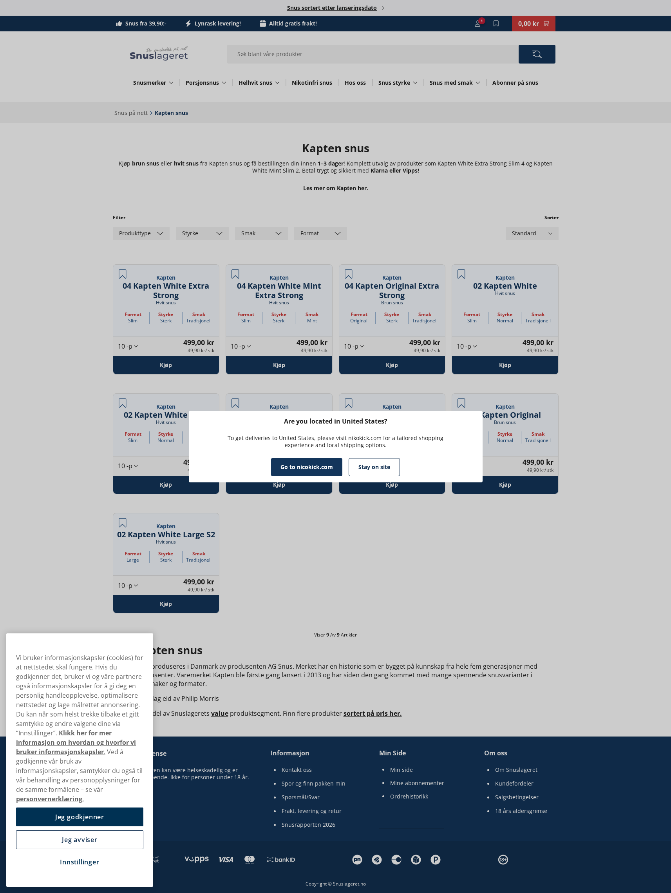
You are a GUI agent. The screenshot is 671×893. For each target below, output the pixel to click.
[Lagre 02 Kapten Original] (461, 403)
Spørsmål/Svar (301, 797)
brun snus (145, 163)
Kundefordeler (514, 783)
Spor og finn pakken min (313, 783)
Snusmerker (149, 82)
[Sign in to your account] (477, 23)
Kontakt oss (297, 769)
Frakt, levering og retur (312, 811)
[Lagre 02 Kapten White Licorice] (235, 403)
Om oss (495, 753)
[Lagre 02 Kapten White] (461, 274)
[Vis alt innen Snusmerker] (171, 82)
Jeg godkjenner (79, 817)
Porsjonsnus (202, 82)
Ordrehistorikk (409, 796)
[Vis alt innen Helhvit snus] (277, 82)
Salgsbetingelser (517, 797)
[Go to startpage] (159, 53)
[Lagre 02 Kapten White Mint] (122, 403)
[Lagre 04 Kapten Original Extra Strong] (348, 274)
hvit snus (186, 163)
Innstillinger (79, 862)
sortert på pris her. (373, 713)
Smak (198, 314)
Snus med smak (451, 82)
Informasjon (290, 753)
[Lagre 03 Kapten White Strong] (348, 403)
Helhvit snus (255, 82)
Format (133, 314)
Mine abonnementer (417, 783)
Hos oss (355, 82)
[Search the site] (537, 54)
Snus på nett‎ (131, 112)
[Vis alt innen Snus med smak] (478, 82)
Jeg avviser (80, 839)
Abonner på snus (515, 82)
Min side (401, 769)
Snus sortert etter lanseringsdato (332, 7)
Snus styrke (394, 82)
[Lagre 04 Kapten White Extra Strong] (122, 274)
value (219, 713)
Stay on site (374, 467)
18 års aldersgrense (521, 811)
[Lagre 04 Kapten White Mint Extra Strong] (235, 274)
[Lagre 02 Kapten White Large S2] (122, 522)
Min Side (392, 753)
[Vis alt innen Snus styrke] (415, 82)
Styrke (165, 314)
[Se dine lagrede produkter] (496, 23)
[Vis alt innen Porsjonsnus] (224, 82)
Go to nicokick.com (306, 467)
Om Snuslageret (516, 769)
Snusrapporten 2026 (308, 824)
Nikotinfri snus (312, 82)
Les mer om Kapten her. (335, 188)
